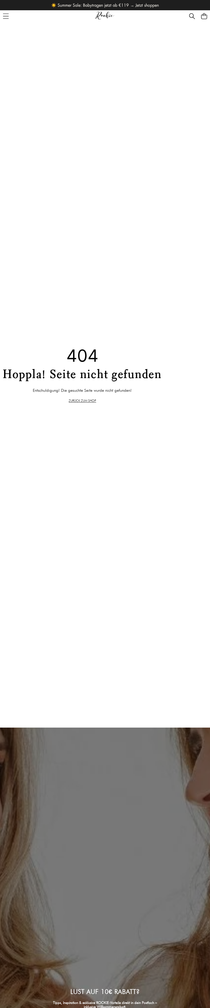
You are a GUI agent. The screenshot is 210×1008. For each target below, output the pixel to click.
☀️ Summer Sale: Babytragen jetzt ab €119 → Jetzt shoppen (105, 5)
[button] (192, 16)
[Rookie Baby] (104, 16)
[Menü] (6, 16)
